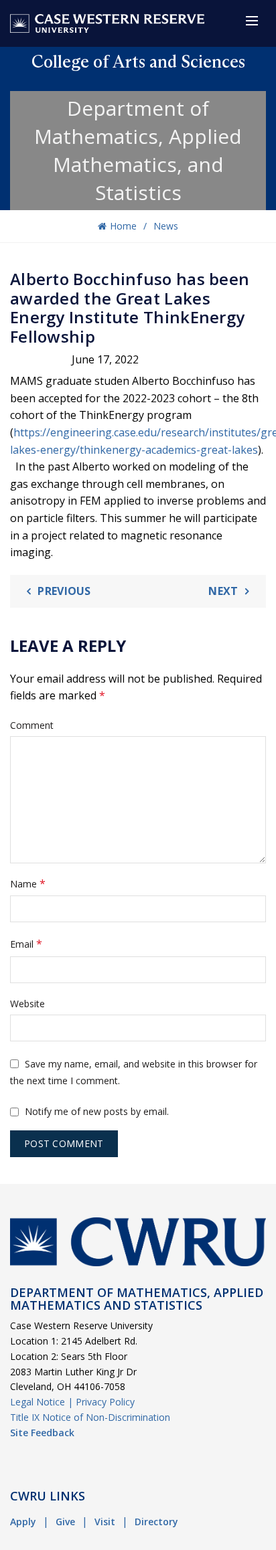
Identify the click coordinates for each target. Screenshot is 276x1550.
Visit (104, 1521)
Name (28, 883)
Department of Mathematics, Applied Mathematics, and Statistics (138, 150)
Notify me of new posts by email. (97, 1111)
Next (223, 591)
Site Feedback (42, 1432)
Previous (64, 591)
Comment (32, 725)
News (165, 226)
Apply (23, 1521)
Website (27, 1003)
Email (26, 943)
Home (123, 226)
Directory (156, 1521)
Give (65, 1521)
